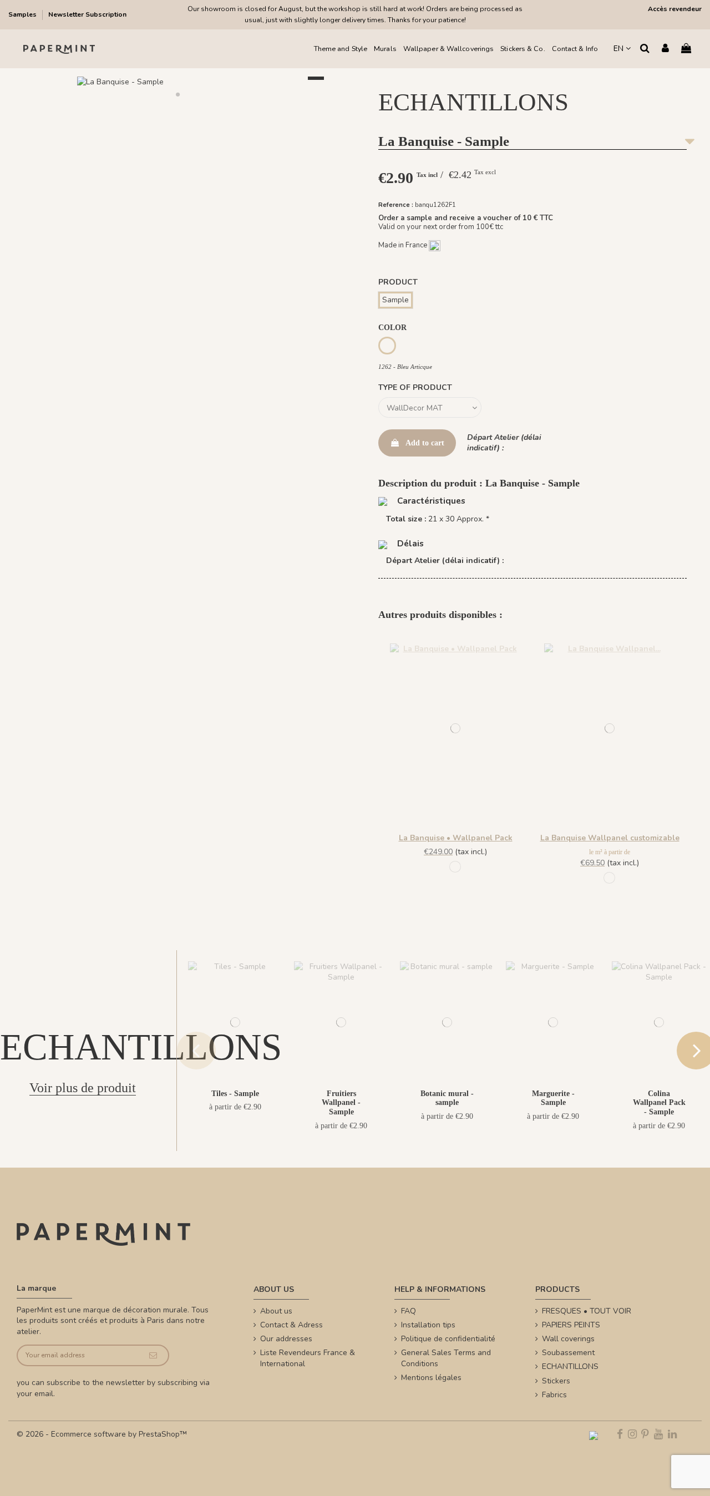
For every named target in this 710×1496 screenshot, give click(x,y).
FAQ (408, 1311)
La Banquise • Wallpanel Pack (456, 838)
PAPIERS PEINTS (571, 1325)
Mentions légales (431, 1377)
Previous (196, 1050)
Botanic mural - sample (447, 1098)
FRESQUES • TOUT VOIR (586, 1311)
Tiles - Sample (235, 1093)
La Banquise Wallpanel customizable (609, 838)
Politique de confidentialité (448, 1338)
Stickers (556, 1381)
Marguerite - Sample (553, 1098)
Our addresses (286, 1338)
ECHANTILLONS (570, 1366)
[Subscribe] (153, 1355)
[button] (177, 94)
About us (276, 1311)
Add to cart (424, 443)
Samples (23, 14)
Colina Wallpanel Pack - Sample (659, 1103)
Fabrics (554, 1394)
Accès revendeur (675, 8)
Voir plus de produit (82, 1088)
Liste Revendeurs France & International (307, 1358)
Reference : (395, 205)
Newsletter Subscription (87, 14)
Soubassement (568, 1352)
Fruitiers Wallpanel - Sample (341, 1103)
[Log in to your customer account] (665, 49)
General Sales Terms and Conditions (446, 1358)
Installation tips (428, 1325)
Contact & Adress (291, 1325)
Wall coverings (568, 1338)
